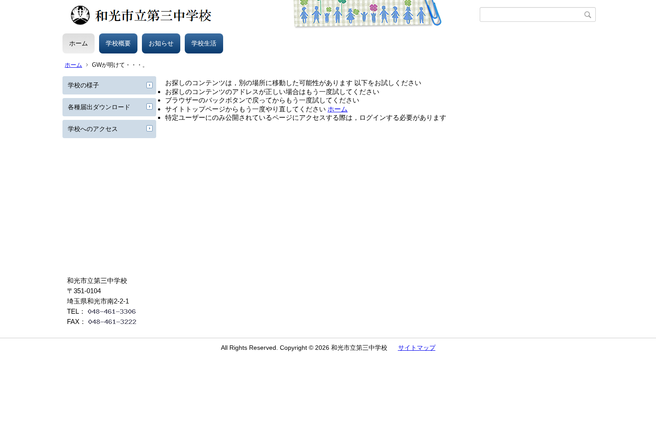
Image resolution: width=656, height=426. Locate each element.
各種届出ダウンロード (99, 107)
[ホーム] (271, 15)
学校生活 (203, 43)
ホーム (78, 43)
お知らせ (161, 43)
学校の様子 (83, 85)
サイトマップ (417, 347)
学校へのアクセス (93, 128)
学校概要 (118, 43)
